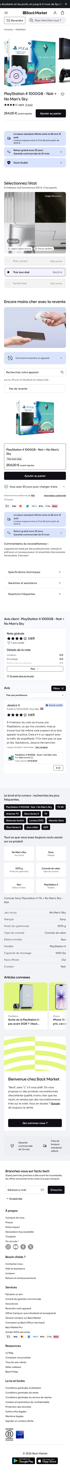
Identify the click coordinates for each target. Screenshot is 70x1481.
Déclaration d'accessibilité (19, 1231)
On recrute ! (11, 1241)
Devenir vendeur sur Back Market (23, 1317)
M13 (33, 495)
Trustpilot (10, 1236)
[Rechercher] (31, 20)
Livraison (10, 1273)
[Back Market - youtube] (15, 1247)
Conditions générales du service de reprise (28, 1397)
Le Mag (9, 1352)
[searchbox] (50, 20)
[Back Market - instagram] (8, 1247)
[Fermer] (66, 4)
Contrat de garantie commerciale (23, 1298)
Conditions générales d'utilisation (23, 1387)
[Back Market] (35, 12)
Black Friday (11, 1371)
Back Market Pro (14, 1327)
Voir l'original (41, 747)
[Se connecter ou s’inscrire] (55, 12)
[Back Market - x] (30, 1247)
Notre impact (12, 1227)
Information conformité (55, 495)
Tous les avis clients (15, 1362)
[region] (35, 1006)
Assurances (11, 1303)
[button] (16, 76)
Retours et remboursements (20, 1278)
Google (55, 1103)
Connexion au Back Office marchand (25, 1322)
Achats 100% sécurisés (17, 1332)
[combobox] (35, 372)
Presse (9, 1222)
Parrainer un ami (14, 1294)
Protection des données (18, 1406)
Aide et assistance (15, 1268)
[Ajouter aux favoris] (62, 94)
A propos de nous (14, 1217)
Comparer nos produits (18, 1357)
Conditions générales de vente (21, 1392)
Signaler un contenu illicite (19, 1420)
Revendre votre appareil (18, 1308)
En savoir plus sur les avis (22, 676)
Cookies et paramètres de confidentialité (27, 1402)
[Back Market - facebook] (23, 1247)
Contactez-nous (14, 1263)
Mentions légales (14, 1416)
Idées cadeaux (13, 1366)
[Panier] (62, 12)
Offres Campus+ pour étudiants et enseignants (30, 1313)
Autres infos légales (16, 1411)
